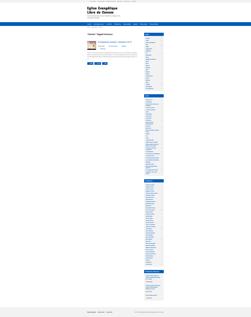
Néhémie (148, 162)
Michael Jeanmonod (151, 247)
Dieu (147, 44)
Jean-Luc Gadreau (150, 224)
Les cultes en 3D (150, 155)
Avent (147, 40)
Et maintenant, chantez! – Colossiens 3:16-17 (115, 42)
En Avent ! (148, 126)
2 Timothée (149, 102)
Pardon (147, 73)
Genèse (148, 133)
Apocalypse (149, 114)
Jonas (147, 138)
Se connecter (93, 1)
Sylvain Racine (149, 256)
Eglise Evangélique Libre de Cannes (102, 10)
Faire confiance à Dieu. (151, 295)
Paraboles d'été (150, 164)
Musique (124, 46)
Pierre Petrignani (150, 251)
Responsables (127, 24)
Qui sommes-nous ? (99, 24)
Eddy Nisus (148, 205)
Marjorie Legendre (150, 243)
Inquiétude (148, 55)
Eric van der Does (113, 46)
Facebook (134, 1)
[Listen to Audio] (154, 281)
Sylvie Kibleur (149, 258)
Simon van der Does (151, 253)
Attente (148, 38)
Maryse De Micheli (150, 245)
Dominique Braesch (151, 201)
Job (147, 135)
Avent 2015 (148, 118)
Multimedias (94, 27)
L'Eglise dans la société (151, 142)
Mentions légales (91, 312)
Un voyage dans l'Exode (152, 169)
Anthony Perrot (150, 187)
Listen (98, 63)
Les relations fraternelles (152, 160)
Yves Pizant (149, 264)
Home (88, 27)
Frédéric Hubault (150, 214)
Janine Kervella (150, 222)
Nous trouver (127, 1)
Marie (147, 61)
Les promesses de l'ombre (152, 157)
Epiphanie (148, 50)
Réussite (148, 80)
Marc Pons (148, 241)
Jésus (147, 57)
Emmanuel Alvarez (150, 207)
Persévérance (149, 76)
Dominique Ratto (150, 203)
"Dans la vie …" (150, 99)
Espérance (148, 128)
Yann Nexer (149, 262)
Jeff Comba (149, 228)
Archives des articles (111, 1)
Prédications (117, 24)
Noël (147, 69)
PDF (105, 63)
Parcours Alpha (101, 1)
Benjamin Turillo (150, 191)
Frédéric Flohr (149, 212)
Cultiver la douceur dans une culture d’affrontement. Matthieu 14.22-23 (153, 287)
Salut (147, 82)
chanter (100, 27)
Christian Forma (150, 197)
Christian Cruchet (150, 195)
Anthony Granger (150, 184)
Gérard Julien (149, 218)
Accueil (89, 24)
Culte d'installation (150, 42)
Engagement (149, 48)
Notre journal (143, 24)
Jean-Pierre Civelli (150, 226)
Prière (147, 78)
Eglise (147, 46)
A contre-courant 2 (150, 109)
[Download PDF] (156, 281)
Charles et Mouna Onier (152, 193)
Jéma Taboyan (149, 230)
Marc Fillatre (149, 239)
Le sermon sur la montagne (152, 153)
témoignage (149, 86)
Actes (147, 111)
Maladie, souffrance (151, 59)
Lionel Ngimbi (149, 235)
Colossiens (102, 48)
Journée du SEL (150, 140)
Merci (147, 63)
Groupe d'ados (149, 220)
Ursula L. (148, 260)
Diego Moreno (149, 199)
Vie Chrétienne (149, 88)
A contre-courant (150, 107)
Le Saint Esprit (149, 151)
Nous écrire (119, 1)
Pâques (147, 71)
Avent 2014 (148, 116)
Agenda (135, 24)
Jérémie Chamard (150, 233)
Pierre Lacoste (149, 249)
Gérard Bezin (149, 216)
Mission (148, 65)
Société (148, 84)
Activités (109, 24)
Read (91, 63)
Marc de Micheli (150, 237)
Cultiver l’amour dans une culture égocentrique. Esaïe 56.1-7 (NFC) (153, 277)
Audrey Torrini (149, 189)
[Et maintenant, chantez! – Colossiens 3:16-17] (91, 48)
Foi (146, 53)
